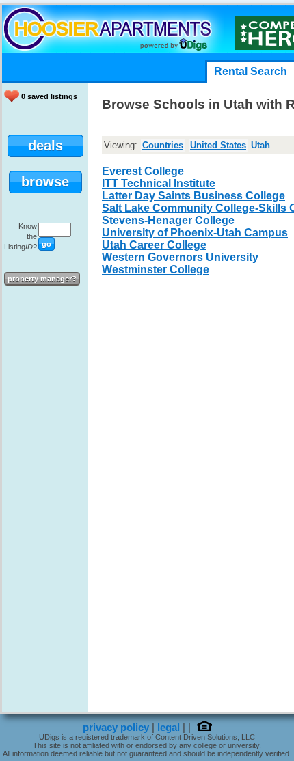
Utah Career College (154, 245)
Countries (162, 145)
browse (45, 181)
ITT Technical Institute (158, 183)
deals (45, 145)
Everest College (143, 171)
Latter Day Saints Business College (193, 196)
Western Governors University (180, 257)
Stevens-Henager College (168, 220)
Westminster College (155, 269)
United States (218, 145)
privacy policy (116, 727)
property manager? (42, 279)
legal (168, 727)
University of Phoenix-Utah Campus (195, 232)
